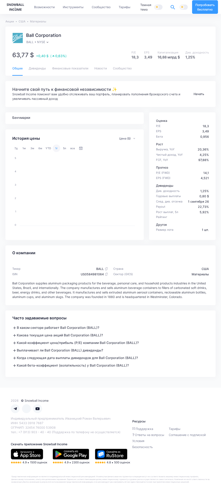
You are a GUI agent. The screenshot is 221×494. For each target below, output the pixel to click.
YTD (48, 148)
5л (64, 148)
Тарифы (174, 429)
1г (56, 148)
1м (24, 148)
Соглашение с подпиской (187, 435)
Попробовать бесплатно (205, 7)
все (72, 148)
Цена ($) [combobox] (125, 138)
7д (16, 148)
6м (40, 148)
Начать (199, 94)
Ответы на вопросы (149, 435)
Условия (138, 441)
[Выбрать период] (81, 148)
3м (32, 148)
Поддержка (144, 429)
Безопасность (142, 447)
